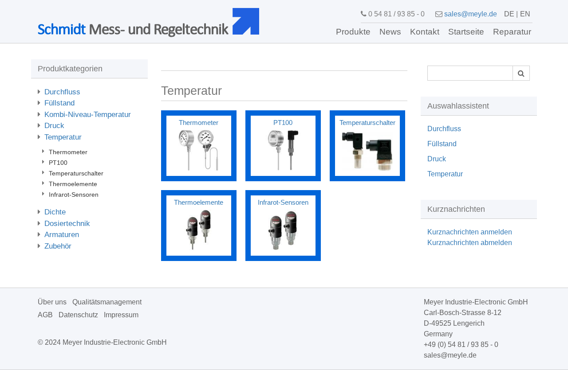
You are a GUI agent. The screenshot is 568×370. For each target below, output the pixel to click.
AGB (45, 315)
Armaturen (61, 234)
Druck (54, 125)
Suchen (521, 73)
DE (509, 14)
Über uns (52, 302)
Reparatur (512, 31)
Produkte (353, 31)
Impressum (121, 315)
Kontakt (424, 31)
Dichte (55, 212)
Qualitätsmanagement (107, 302)
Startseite (466, 31)
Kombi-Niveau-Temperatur (87, 114)
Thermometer (68, 152)
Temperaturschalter (76, 173)
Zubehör (57, 246)
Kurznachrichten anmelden (469, 232)
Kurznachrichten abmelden (469, 242)
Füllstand (59, 103)
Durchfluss (62, 92)
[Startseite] (249, 21)
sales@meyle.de (470, 14)
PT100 (58, 162)
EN (525, 14)
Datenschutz (78, 315)
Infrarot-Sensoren (74, 194)
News (390, 31)
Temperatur (63, 137)
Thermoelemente (73, 183)
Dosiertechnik (67, 223)
